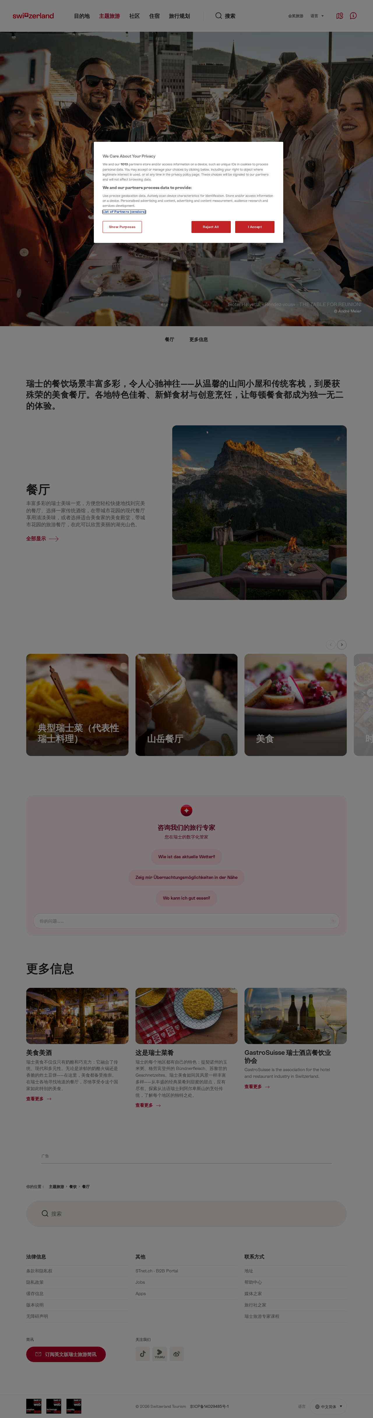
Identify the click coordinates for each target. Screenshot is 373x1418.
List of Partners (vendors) (124, 212)
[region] (188, 192)
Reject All (211, 227)
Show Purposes (122, 227)
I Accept (255, 227)
